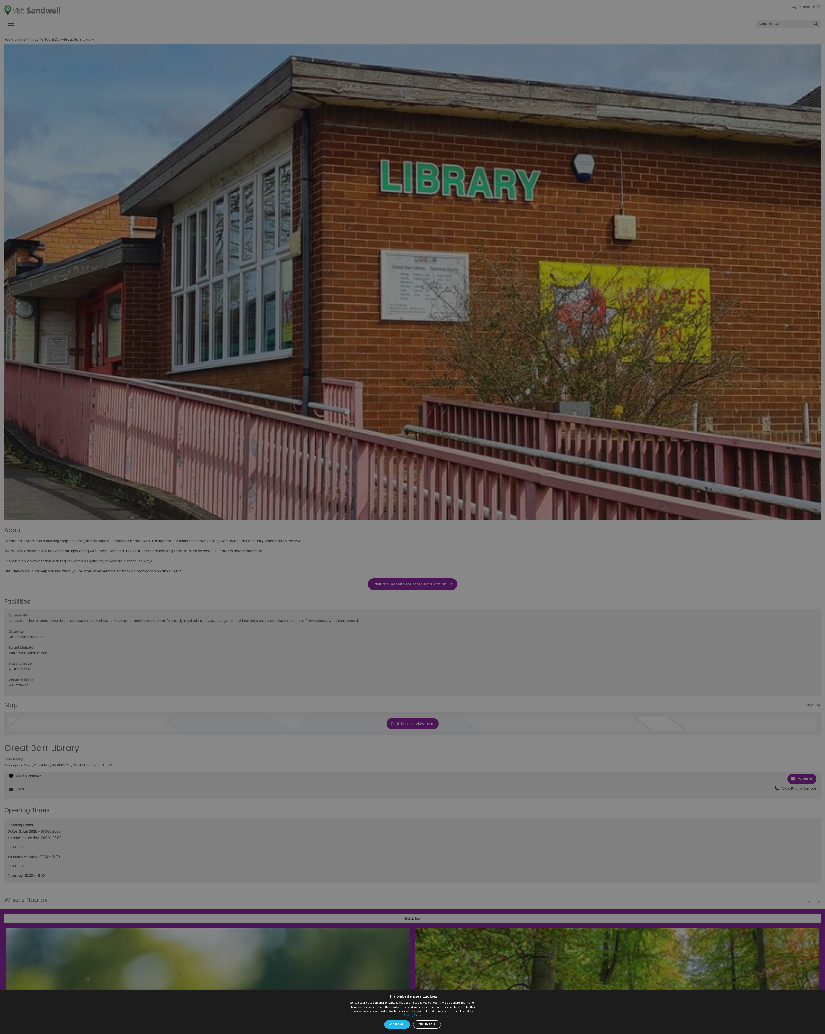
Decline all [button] (427, 1024)
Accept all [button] (397, 1024)
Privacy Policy (412, 1015)
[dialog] (412, 517)
